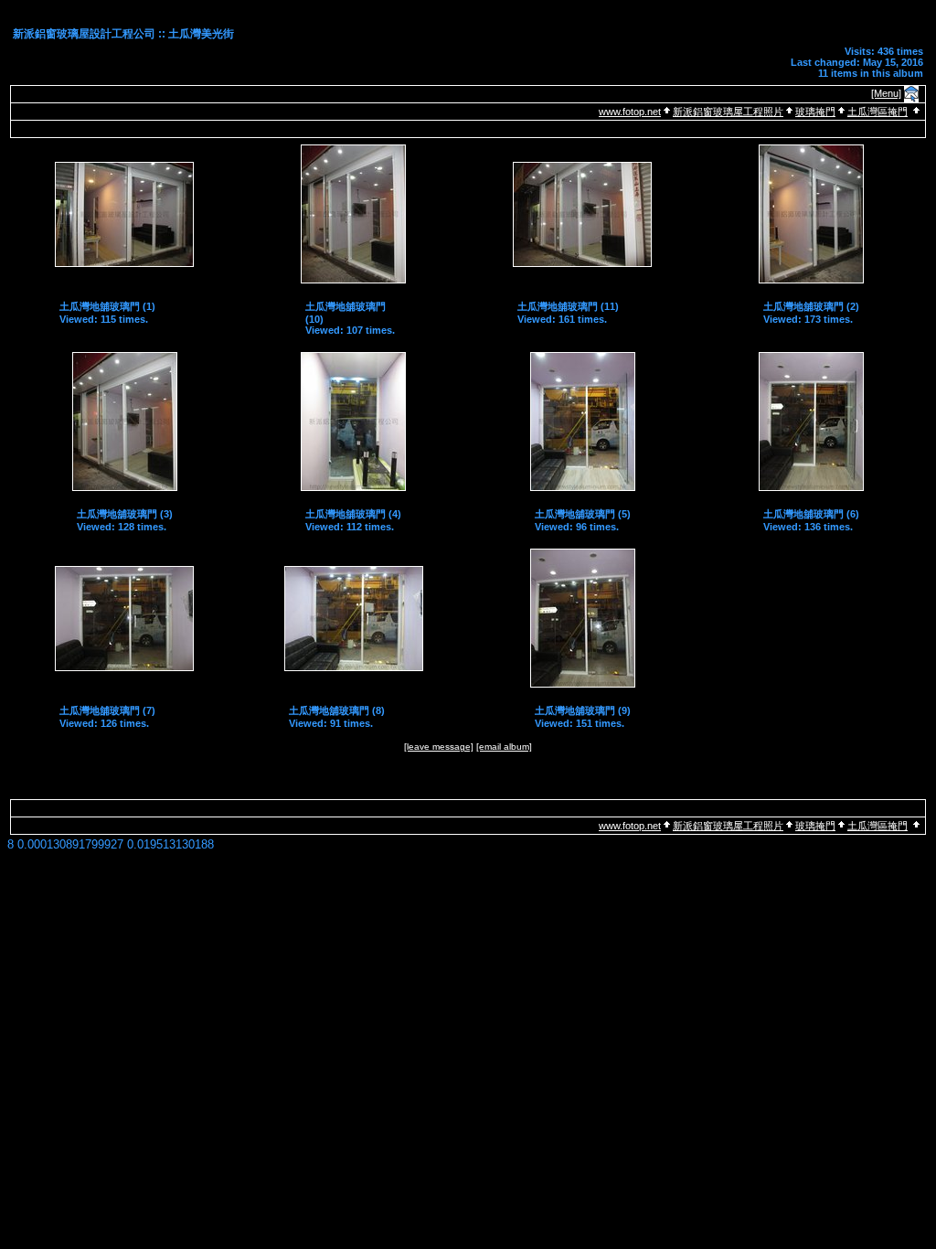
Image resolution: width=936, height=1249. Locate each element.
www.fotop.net (630, 111)
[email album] (504, 747)
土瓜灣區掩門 (877, 111)
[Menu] (886, 93)
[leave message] (438, 747)
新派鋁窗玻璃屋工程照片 (728, 111)
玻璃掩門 (815, 111)
